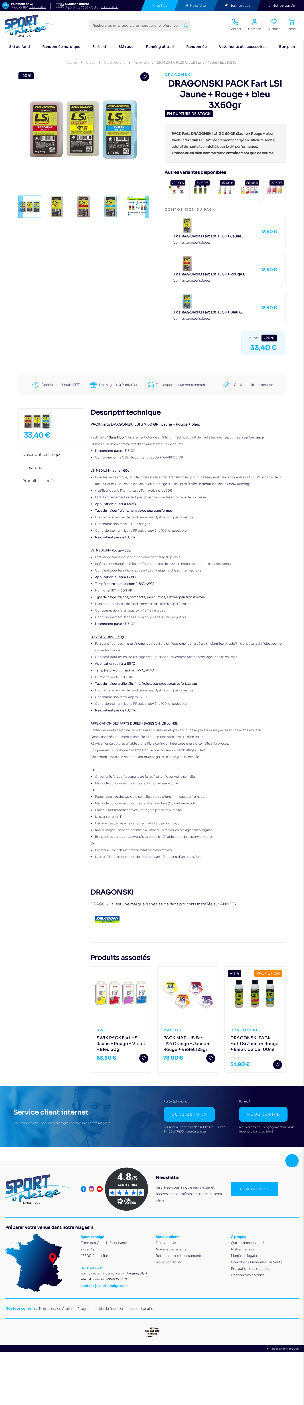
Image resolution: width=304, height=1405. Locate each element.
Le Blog (162, 6)
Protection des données (250, 1268)
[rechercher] (186, 25)
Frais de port (166, 1243)
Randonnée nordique (61, 46)
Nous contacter (168, 1262)
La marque (32, 467)
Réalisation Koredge (285, 1348)
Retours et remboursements (179, 1256)
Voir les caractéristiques (192, 242)
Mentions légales (245, 1256)
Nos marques (239, 6)
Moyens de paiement (173, 1249)
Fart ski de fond (114, 62)
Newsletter (198, 6)
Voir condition (37, 7)
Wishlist (274, 29)
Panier (291, 29)
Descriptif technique (41, 454)
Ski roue (126, 46)
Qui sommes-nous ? (247, 1243)
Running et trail (160, 46)
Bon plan (287, 46)
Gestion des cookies (248, 1275)
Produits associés (39, 480)
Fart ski (99, 46)
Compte (254, 29)
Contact (235, 29)
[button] (20, 207)
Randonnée (196, 46)
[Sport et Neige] (31, 25)
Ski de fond (19, 46)
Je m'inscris (254, 1189)
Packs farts (141, 62)
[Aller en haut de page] (292, 1160)
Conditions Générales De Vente (256, 1262)
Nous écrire (263, 1114)
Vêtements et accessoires (243, 46)
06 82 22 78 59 (189, 1114)
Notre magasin (283, 6)
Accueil (72, 62)
